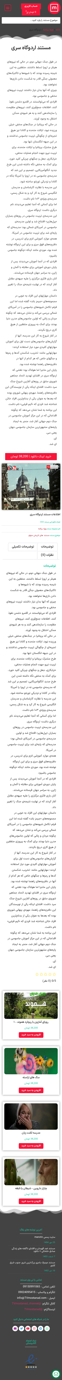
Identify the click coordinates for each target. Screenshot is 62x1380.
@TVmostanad (33, 1309)
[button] (8, 8)
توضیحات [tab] (47, 546)
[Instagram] (34, 1328)
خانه (58, 30)
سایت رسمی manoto (44, 1237)
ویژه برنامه (48, 30)
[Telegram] (40, 1328)
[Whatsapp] (47, 1328)
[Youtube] (28, 1328)
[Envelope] (15, 1328)
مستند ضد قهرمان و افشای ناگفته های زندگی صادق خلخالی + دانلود (33, 1250)
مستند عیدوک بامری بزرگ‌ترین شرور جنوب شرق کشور (32, 1264)
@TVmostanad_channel (26, 1304)
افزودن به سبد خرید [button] (31, 1035)
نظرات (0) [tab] (47, 555)
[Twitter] (21, 1328)
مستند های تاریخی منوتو (39, 535)
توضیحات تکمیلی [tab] (23, 546)
